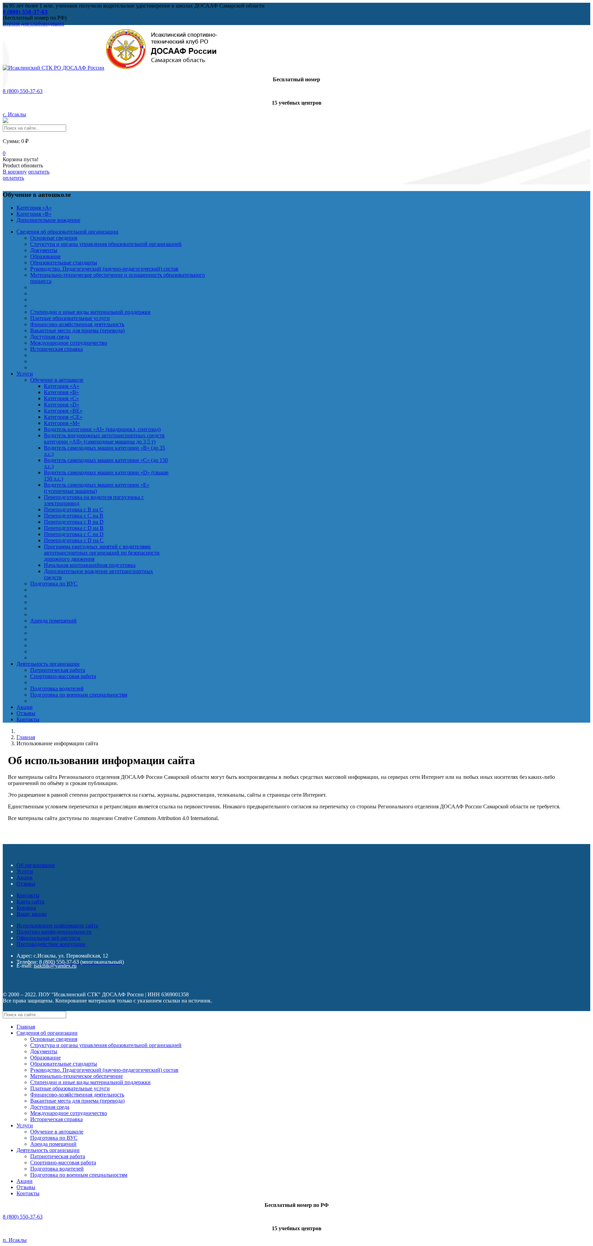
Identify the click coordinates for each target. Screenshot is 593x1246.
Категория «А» (34, 208)
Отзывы (25, 713)
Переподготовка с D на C (74, 540)
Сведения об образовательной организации (67, 232)
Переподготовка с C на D (74, 534)
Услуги (24, 374)
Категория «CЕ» (63, 417)
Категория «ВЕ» (63, 411)
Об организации (35, 865)
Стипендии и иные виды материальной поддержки (90, 312)
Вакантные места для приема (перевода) (77, 330)
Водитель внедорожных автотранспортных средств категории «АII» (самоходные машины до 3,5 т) (104, 438)
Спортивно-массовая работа (63, 676)
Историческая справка (56, 349)
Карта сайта (30, 901)
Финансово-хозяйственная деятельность (77, 324)
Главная (25, 1027)
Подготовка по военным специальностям (78, 695)
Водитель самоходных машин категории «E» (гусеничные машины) (96, 488)
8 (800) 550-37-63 (23, 91)
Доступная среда (49, 337)
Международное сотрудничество (68, 343)
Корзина (26, 908)
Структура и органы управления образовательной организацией (106, 244)
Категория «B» (33, 214)
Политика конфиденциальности (54, 932)
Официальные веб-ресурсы (48, 938)
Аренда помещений (53, 621)
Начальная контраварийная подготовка (90, 565)
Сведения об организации (47, 1033)
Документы (43, 250)
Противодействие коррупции (50, 944)
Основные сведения (53, 238)
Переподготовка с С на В (73, 516)
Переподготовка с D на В (74, 528)
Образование (45, 256)
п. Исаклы (15, 1240)
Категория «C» (61, 398)
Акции (24, 707)
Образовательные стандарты (63, 262)
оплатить (13, 178)
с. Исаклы (14, 114)
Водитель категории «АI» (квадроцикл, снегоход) (102, 429)
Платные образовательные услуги (70, 318)
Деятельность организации (48, 664)
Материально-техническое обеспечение (76, 1076)
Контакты (27, 719)
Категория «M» (62, 423)
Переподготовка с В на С (73, 509)
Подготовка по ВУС (54, 583)
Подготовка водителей (57, 688)
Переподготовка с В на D (74, 522)
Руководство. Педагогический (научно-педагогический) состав (104, 269)
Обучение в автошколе (56, 380)
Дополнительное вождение (48, 220)
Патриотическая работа (57, 670)
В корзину (15, 172)
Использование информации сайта (57, 925)
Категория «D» (61, 404)
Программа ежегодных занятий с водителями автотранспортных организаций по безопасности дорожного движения (102, 553)
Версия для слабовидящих (33, 23)
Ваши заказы (31, 914)
